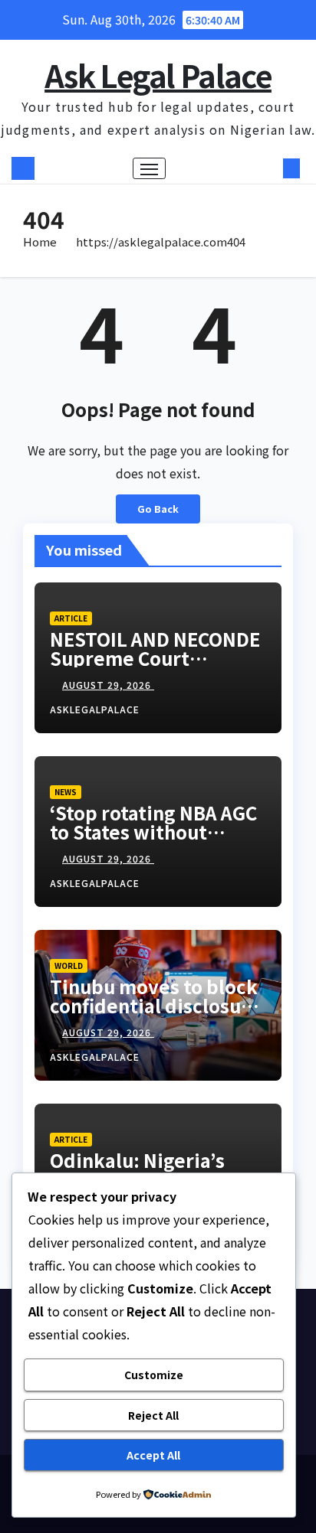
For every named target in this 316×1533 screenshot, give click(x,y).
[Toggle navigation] (149, 168)
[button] (268, 168)
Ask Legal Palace (158, 75)
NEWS (65, 791)
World (68, 965)
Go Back (158, 508)
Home (40, 241)
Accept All (153, 1455)
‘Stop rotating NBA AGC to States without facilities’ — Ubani (153, 831)
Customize (153, 1374)
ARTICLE (70, 618)
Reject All (153, 1415)
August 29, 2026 (108, 684)
